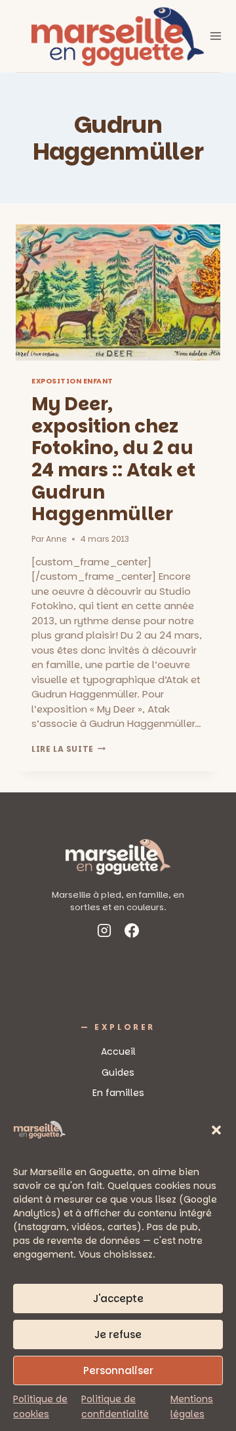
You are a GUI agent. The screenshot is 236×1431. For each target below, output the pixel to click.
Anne (56, 538)
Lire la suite (68, 748)
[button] (216, 1130)
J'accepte (118, 1298)
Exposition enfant (72, 381)
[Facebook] (132, 932)
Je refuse (118, 1334)
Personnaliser (118, 1370)
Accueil (118, 1051)
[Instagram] (104, 932)
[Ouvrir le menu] (216, 36)
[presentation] (118, 292)
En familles (118, 1092)
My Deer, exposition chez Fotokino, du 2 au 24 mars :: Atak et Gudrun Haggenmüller (113, 459)
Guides (118, 1072)
